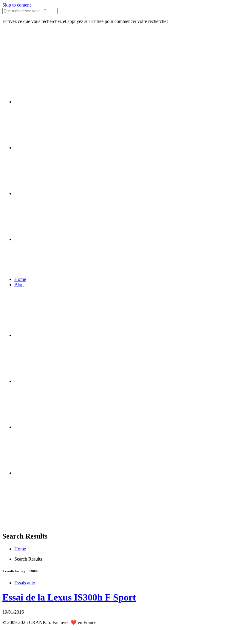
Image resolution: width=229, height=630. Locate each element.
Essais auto (24, 582)
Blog (19, 284)
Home (20, 279)
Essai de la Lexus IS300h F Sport (69, 597)
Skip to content (16, 4)
